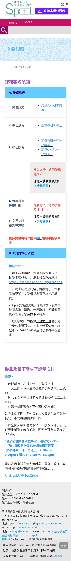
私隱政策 (57, 556)
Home (13, 22)
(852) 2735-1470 (20, 523)
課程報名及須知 (23, 67)
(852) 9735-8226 (27, 527)
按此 (4, 539)
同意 (63, 545)
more (30, 22)
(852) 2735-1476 (51, 523)
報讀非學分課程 (52, 11)
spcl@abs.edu (19, 531)
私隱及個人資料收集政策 (21, 475)
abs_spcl (31, 535)
